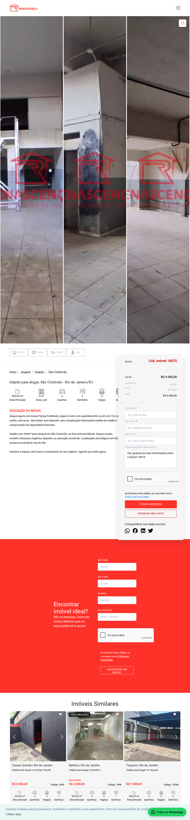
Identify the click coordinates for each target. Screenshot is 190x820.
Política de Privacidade (137, 496)
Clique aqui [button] (13, 814)
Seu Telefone (105, 610)
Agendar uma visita (151, 513)
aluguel (25, 372)
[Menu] (178, 8)
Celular (130, 434)
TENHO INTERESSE (151, 504)
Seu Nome (103, 560)
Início (13, 372)
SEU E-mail (131, 421)
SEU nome (131, 408)
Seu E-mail (104, 577)
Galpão (39, 372)
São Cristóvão (57, 372)
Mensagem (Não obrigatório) (141, 447)
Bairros (103, 593)
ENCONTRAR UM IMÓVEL (117, 671)
